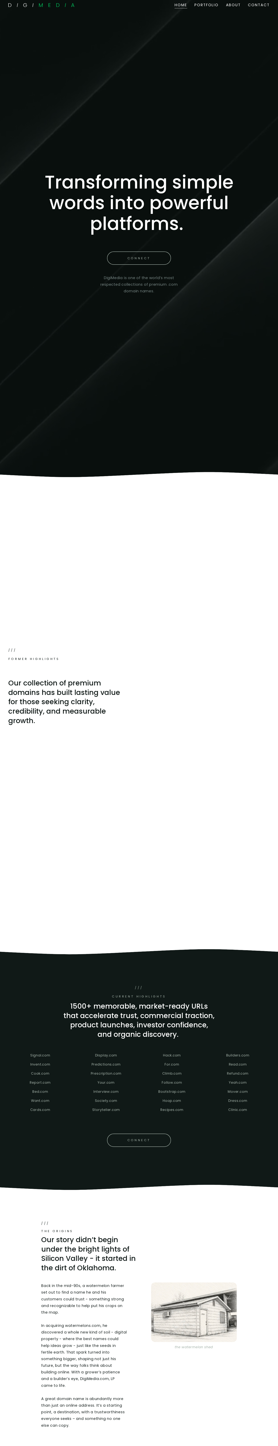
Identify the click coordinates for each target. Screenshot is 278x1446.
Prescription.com (106, 1073)
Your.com (106, 1082)
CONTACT (259, 5)
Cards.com (40, 1109)
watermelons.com (83, 1325)
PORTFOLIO (206, 5)
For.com (172, 1064)
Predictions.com (106, 1064)
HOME (181, 5)
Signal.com (40, 1055)
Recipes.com (171, 1109)
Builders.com (237, 1055)
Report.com (40, 1082)
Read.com (238, 1064)
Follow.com (172, 1082)
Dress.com (237, 1100)
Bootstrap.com (172, 1091)
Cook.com (40, 1073)
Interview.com (106, 1091)
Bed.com (40, 1091)
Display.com (106, 1055)
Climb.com (172, 1073)
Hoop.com (172, 1100)
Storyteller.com (106, 1109)
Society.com (106, 1100)
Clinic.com (237, 1109)
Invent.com (40, 1064)
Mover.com (238, 1091)
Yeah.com (238, 1082)
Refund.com (237, 1073)
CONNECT (139, 258)
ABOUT (233, 5)
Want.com (40, 1100)
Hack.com (172, 1055)
